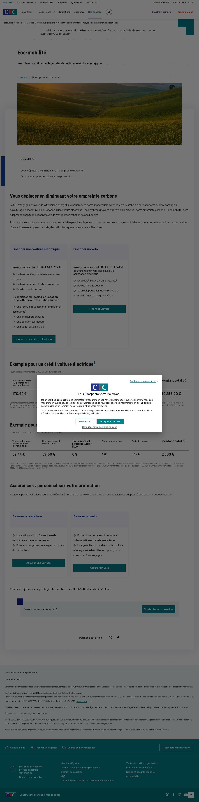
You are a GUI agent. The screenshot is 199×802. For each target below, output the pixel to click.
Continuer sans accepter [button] (143, 381)
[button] (110, 421)
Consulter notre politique (99, 426)
